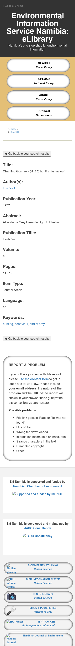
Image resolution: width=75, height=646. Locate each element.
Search (15, 132)
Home (13, 129)
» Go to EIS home (13, 5)
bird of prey (37, 324)
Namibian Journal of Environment (43, 635)
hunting (8, 324)
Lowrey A (9, 188)
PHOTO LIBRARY (43, 595)
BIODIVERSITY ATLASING (43, 565)
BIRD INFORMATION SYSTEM (43, 581)
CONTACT (44, 111)
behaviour (21, 324)
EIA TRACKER (46, 621)
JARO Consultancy (37, 528)
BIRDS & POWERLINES (42, 609)
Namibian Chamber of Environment (37, 486)
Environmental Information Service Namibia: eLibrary (38, 27)
